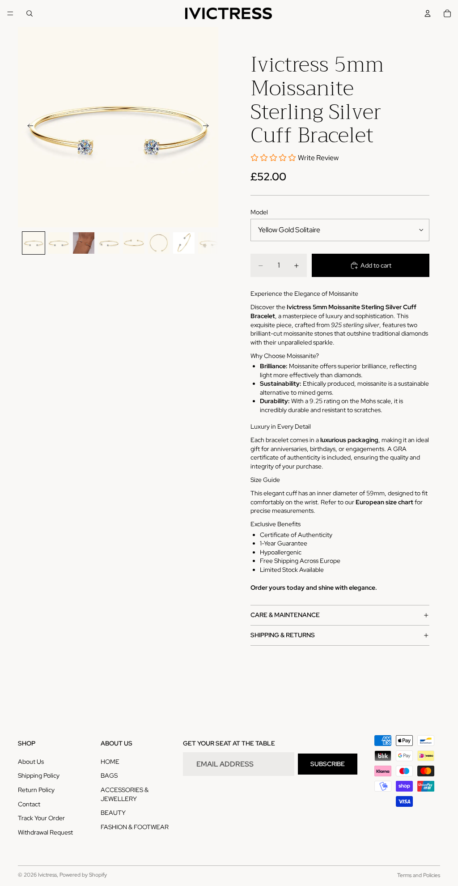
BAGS (109, 775)
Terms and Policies (418, 875)
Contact (29, 804)
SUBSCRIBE (327, 764)
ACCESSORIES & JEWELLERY (124, 794)
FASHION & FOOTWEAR (135, 827)
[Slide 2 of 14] (58, 243)
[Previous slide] (28, 127)
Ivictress (47, 874)
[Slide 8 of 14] (209, 243)
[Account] (427, 13)
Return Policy (36, 790)
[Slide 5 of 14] (133, 243)
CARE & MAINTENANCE (285, 615)
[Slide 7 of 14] (184, 243)
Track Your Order (41, 818)
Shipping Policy (38, 775)
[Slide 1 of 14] (33, 243)
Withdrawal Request (45, 832)
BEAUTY (113, 813)
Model (259, 212)
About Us (31, 762)
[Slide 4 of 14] (108, 243)
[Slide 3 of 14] (83, 243)
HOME (110, 762)
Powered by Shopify (83, 874)
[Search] (29, 13)
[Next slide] (208, 127)
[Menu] (10, 13)
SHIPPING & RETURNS (282, 635)
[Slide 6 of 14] (159, 243)
